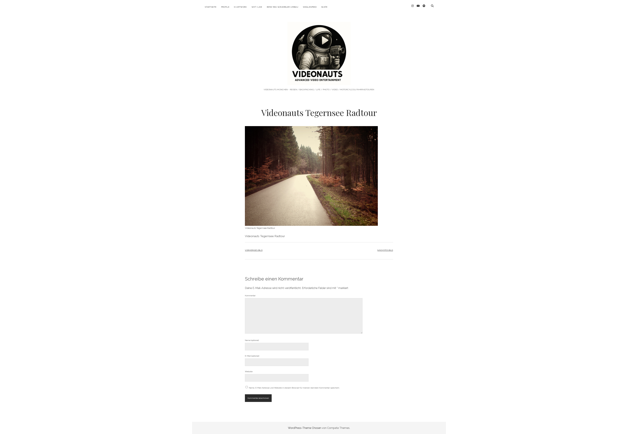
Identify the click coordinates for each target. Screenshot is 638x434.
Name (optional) (252, 340)
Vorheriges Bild (254, 250)
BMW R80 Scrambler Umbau (282, 7)
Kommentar (250, 295)
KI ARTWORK (240, 7)
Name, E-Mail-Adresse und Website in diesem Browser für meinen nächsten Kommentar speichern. (294, 388)
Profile (225, 7)
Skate (324, 7)
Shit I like (257, 7)
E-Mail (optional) (252, 356)
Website (249, 371)
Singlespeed (310, 7)
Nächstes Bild (385, 250)
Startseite (210, 7)
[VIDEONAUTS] (319, 80)
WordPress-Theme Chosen (304, 428)
